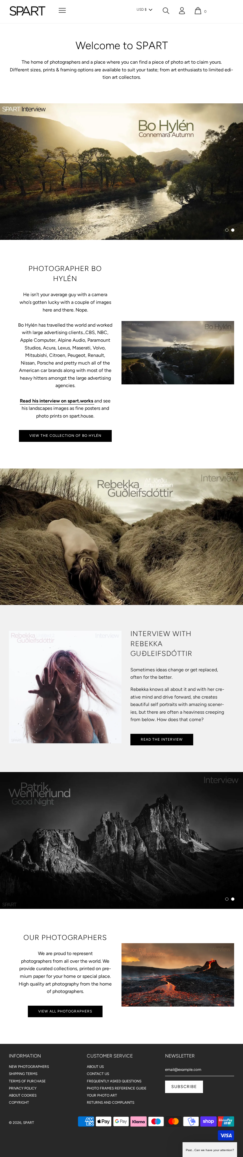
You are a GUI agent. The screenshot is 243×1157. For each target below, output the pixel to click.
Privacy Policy (22, 1088)
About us (95, 1067)
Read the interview (162, 739)
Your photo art (102, 1095)
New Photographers (29, 1067)
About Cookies (22, 1095)
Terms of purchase (27, 1081)
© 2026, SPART (21, 1123)
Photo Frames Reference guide (116, 1088)
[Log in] (182, 12)
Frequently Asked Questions (114, 1081)
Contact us (98, 1074)
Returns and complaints (110, 1102)
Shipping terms (23, 1074)
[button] (144, 9)
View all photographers (65, 1011)
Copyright (19, 1102)
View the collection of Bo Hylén (65, 436)
